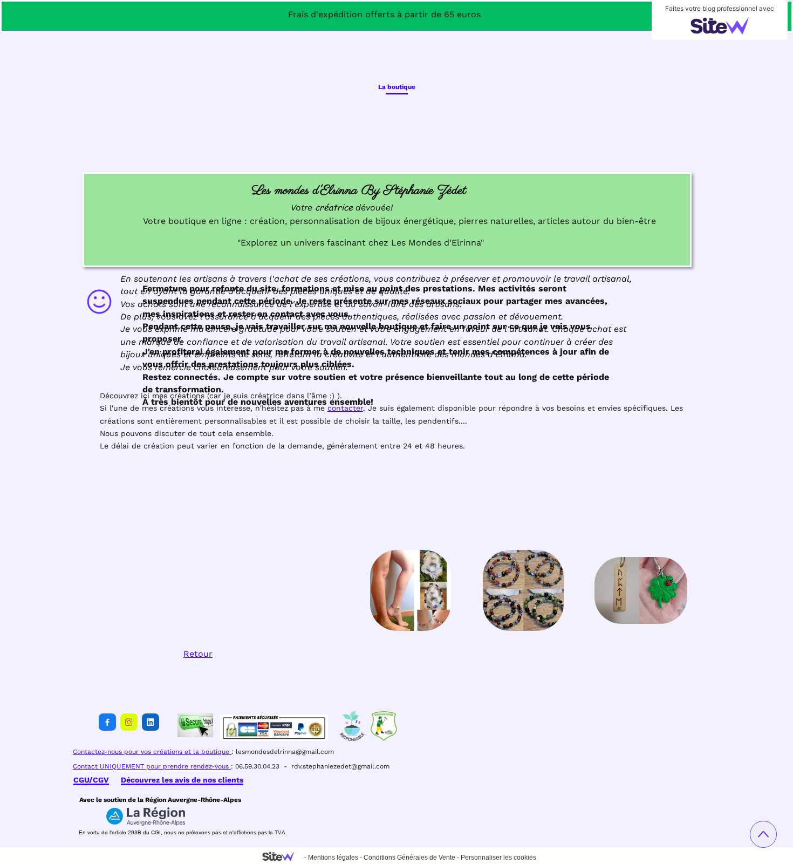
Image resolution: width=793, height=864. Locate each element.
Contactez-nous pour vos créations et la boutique (151, 752)
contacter (345, 408)
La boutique (396, 87)
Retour (198, 654)
